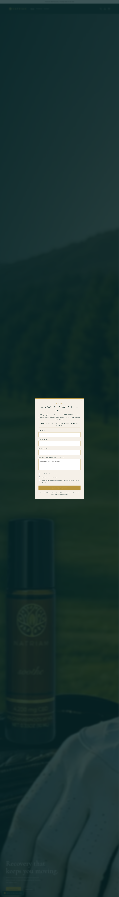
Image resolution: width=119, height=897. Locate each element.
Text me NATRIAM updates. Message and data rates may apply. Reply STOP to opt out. (60, 481)
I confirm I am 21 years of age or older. (51, 474)
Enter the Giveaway (59, 488)
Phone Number (43, 448)
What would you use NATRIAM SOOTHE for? (51, 457)
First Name (41, 430)
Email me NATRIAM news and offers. (50, 477)
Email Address (42, 439)
